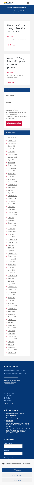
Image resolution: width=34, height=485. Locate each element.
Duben (12, 146)
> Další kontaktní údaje (9, 404)
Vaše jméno (10, 96)
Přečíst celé (11, 45)
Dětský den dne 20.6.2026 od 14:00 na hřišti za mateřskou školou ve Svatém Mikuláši (17, 425)
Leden (11, 179)
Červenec (12, 138)
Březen (12, 149)
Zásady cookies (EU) (9, 384)
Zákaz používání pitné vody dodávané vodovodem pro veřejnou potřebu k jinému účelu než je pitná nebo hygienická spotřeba (18, 431)
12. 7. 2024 (10, 36)
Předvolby (17, 480)
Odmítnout (17, 475)
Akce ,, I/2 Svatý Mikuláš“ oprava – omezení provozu (16, 63)
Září (11, 190)
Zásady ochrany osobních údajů (12, 380)
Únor (11, 151)
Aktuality (16, 10)
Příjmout (17, 470)
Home (10, 10)
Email (8, 103)
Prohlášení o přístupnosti (10, 382)
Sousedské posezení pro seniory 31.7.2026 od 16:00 (16, 414)
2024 (21, 10)
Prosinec (12, 154)
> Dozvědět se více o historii (11, 377)
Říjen (11, 160)
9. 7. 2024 (10, 72)
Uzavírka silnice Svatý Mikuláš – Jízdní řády (16, 28)
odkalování (9, 421)
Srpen (11, 162)
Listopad (12, 157)
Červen (12, 140)
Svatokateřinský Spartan (13, 418)
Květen (12, 143)
